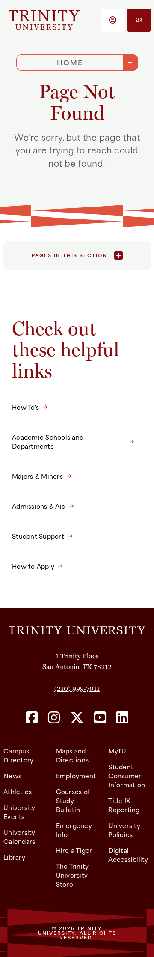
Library (14, 857)
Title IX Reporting (123, 804)
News (12, 775)
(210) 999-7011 (77, 688)
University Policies (124, 829)
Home (70, 62)
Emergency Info (74, 829)
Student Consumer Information (126, 775)
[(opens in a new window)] (32, 718)
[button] (112, 20)
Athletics (17, 791)
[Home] (77, 629)
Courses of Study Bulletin (73, 800)
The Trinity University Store (72, 875)
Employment (76, 775)
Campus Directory (18, 755)
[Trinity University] (44, 20)
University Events (19, 811)
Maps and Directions (72, 755)
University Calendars (19, 836)
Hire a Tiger (74, 850)
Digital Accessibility (128, 854)
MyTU (117, 751)
